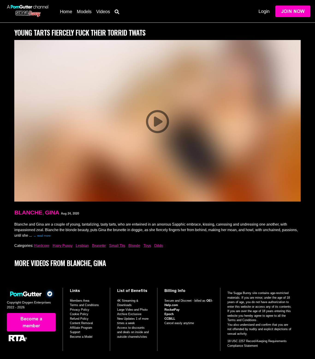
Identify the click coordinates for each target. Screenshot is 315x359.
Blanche (28, 212)
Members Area (79, 300)
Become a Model (81, 336)
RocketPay (171, 309)
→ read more (42, 235)
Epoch (169, 314)
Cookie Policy (79, 314)
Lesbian (82, 246)
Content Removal (81, 323)
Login (264, 11)
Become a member (31, 322)
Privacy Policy (79, 309)
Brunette (99, 246)
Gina (52, 212)
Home (66, 11)
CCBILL (169, 318)
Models (84, 11)
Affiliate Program (81, 327)
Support (75, 332)
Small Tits (117, 246)
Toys (147, 246)
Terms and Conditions (84, 305)
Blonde (134, 246)
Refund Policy (79, 318)
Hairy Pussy (62, 246)
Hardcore (41, 246)
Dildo (158, 246)
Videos (103, 11)
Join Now (293, 11)
